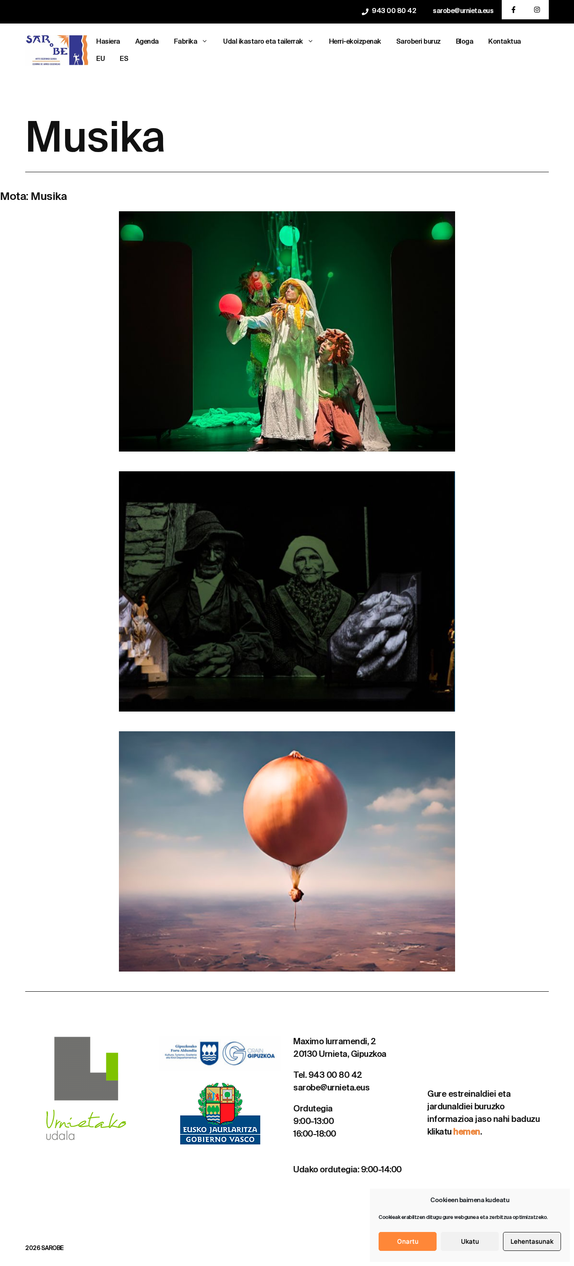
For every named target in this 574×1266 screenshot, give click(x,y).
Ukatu (470, 1241)
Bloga (465, 42)
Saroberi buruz (418, 42)
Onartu (408, 1241)
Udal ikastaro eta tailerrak (263, 42)
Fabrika (185, 42)
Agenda (147, 42)
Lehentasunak (532, 1241)
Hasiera (108, 42)
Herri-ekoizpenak (355, 42)
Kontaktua (504, 42)
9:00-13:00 (313, 1122)
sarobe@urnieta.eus (463, 11)
